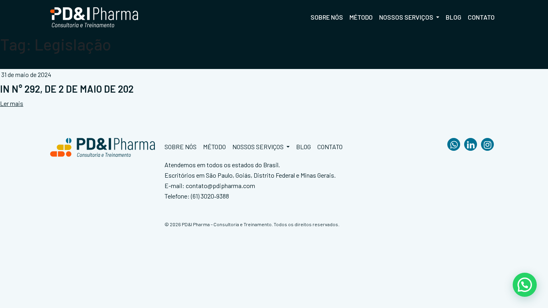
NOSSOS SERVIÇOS (406, 17)
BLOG (453, 17)
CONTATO (481, 17)
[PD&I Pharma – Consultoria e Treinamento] (94, 17)
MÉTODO (361, 17)
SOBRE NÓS (327, 17)
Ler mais (11, 103)
